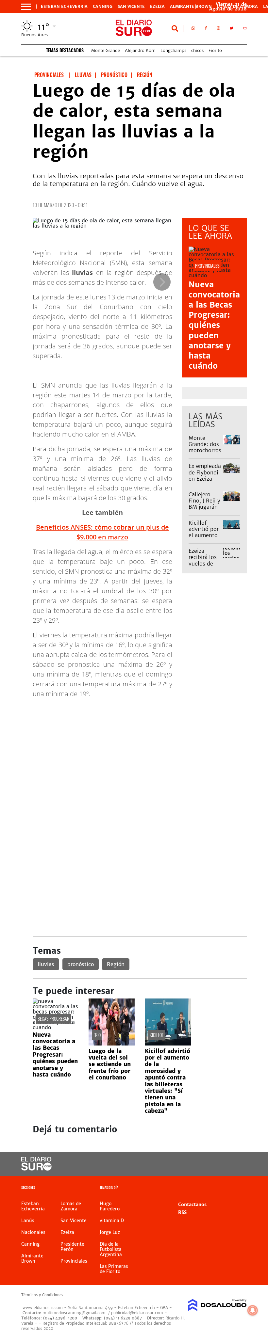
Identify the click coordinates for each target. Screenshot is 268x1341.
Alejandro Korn (140, 50)
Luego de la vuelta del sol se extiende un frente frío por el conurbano (110, 1064)
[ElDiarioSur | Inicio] (239, 1188)
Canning (102, 6)
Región (116, 964)
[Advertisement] (140, 749)
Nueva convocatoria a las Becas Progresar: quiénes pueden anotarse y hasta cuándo (214, 325)
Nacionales (33, 1232)
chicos (197, 50)
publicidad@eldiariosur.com (137, 1312)
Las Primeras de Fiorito (114, 1268)
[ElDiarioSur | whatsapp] (193, 29)
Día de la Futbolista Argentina (111, 1249)
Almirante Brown (191, 6)
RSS (182, 1212)
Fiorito (215, 50)
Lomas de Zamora (70, 1206)
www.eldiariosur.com (43, 1307)
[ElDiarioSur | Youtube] (236, 1164)
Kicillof (156, 1034)
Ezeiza (157, 6)
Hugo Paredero (110, 1206)
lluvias (46, 964)
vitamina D (112, 1220)
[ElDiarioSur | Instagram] (218, 29)
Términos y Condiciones (42, 1295)
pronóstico (80, 964)
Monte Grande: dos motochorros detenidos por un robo (205, 450)
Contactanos (192, 1204)
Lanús (27, 1220)
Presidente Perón (72, 1246)
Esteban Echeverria (64, 6)
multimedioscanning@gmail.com (74, 1312)
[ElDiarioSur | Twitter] (231, 29)
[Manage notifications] (252, 1310)
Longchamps (173, 50)
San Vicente (131, 6)
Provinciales (73, 1261)
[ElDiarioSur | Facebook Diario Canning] (206, 29)
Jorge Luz (110, 1232)
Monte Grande (105, 50)
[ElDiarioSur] (36, 1168)
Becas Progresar (53, 1018)
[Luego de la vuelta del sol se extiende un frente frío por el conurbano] (112, 1043)
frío (97, 1034)
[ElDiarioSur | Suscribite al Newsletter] (245, 29)
